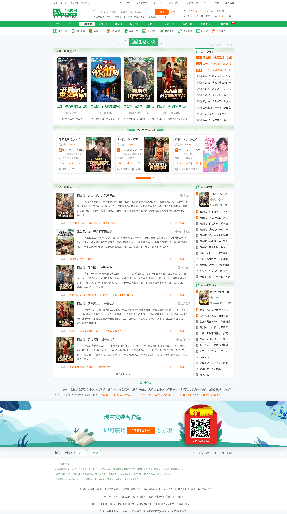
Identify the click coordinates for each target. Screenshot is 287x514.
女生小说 (221, 31)
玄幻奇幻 (80, 31)
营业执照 (181, 511)
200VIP (141, 430)
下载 (229, 16)
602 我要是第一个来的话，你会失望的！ (91, 367)
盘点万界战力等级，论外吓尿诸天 (110, 17)
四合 (121, 163)
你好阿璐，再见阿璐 (210, 369)
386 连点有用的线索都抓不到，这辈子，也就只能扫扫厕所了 (102, 295)
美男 (95, 452)
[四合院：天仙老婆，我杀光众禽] (65, 350)
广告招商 (206, 489)
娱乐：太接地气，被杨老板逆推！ (215, 253)
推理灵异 (169, 31)
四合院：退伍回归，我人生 (217, 95)
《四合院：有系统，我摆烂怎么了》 (200, 394)
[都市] (199, 107)
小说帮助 (91, 489)
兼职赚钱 (226, 24)
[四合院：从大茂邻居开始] (106, 101)
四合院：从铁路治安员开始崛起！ (217, 70)
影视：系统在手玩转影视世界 (215, 277)
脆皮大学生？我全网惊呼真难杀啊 (215, 271)
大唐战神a (107, 113)
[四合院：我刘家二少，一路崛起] (65, 314)
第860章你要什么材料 (81, 259)
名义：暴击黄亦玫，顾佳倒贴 (215, 321)
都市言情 (116, 31)
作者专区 (205, 24)
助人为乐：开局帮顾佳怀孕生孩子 (215, 345)
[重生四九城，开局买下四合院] (65, 242)
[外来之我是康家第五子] (98, 171)
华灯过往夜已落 (140, 113)
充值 (196, 16)
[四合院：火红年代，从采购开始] (65, 206)
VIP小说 (152, 24)
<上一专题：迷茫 (201, 453)
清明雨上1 (184, 339)
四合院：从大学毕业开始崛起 (215, 265)
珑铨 (64, 169)
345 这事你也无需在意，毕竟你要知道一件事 (221, 205)
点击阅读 (179, 223)
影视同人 (137, 169)
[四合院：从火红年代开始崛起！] (156, 171)
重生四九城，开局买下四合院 (94, 231)
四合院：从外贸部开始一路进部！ (221, 194)
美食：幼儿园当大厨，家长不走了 (215, 339)
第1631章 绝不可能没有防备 (220, 303)
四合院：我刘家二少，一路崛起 (96, 303)
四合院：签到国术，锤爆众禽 (94, 267)
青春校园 (187, 31)
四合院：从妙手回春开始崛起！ (215, 235)
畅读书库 (135, 24)
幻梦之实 (204, 375)
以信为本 (183, 169)
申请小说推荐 (104, 489)
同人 (215, 16)
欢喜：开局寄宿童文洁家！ (73, 106)
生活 (80, 163)
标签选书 (87, 24)
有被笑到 (74, 113)
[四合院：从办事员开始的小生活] (172, 101)
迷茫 (81, 452)
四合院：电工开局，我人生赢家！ (215, 247)
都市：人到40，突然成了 (216, 114)
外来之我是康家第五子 (72, 139)
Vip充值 (125, 489)
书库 (71, 24)
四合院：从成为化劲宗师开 (217, 82)
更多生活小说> (123, 374)
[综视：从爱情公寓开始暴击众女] (215, 171)
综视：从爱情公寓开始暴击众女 (194, 139)
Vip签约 (116, 489)
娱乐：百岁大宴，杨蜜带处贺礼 (215, 316)
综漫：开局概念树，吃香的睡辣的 (144, 17)
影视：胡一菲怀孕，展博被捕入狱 (215, 363)
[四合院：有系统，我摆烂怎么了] (139, 101)
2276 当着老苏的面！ (72, 119)
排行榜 (103, 24)
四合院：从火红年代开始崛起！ (136, 139)
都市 (71, 163)
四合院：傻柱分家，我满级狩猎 (215, 223)
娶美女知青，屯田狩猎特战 (214, 310)
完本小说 (169, 24)
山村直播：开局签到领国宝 (217, 107)
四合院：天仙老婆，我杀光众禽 (96, 339)
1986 (216, 297)
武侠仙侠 (98, 31)
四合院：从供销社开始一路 (217, 88)
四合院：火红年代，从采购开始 (96, 195)
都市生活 (72, 169)
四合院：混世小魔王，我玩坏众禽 (215, 218)
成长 (62, 163)
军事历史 (133, 31)
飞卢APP (172, 3)
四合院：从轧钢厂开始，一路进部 (215, 229)
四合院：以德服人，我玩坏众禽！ (215, 327)
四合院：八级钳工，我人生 (217, 101)
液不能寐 (185, 267)
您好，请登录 (60, 3)
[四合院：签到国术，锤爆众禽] (65, 278)
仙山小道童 (184, 231)
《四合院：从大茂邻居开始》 (158, 394)
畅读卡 (222, 16)
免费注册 (74, 3)
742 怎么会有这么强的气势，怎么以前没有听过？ (96, 331)
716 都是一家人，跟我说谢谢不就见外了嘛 (92, 223)
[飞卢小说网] (66, 17)
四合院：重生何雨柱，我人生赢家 (215, 212)
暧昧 (197, 163)
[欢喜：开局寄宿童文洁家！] (72, 101)
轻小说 (204, 31)
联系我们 (167, 489)
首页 (58, 24)
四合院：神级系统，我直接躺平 (217, 57)
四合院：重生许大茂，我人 (217, 76)
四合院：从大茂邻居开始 (105, 106)
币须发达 (204, 357)
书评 (206, 3)
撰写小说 (156, 489)
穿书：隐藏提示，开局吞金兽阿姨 (215, 351)
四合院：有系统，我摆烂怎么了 (142, 106)
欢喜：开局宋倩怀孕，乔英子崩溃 (215, 333)
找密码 (85, 3)
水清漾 (186, 195)
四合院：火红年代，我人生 (217, 120)
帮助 (217, 3)
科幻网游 (151, 31)
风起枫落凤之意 (126, 169)
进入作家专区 (194, 11)
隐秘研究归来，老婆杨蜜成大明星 (221, 292)
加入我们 (229, 3)
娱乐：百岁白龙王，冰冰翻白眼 (215, 259)
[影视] (199, 76)
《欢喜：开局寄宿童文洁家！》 (119, 394)
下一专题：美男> (223, 453)
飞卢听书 (157, 3)
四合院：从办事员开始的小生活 (176, 106)
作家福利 (220, 11)
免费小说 (187, 24)
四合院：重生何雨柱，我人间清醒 (215, 241)
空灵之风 (185, 303)
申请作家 (208, 11)
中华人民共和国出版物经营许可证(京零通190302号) (151, 511)
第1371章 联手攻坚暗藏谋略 (105, 119)
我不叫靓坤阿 (174, 113)
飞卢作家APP (191, 3)
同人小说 (62, 31)
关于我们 (80, 489)
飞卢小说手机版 (192, 489)
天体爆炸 (218, 199)
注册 (190, 16)
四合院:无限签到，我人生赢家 (217, 63)
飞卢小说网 (124, 3)
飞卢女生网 (141, 3)
